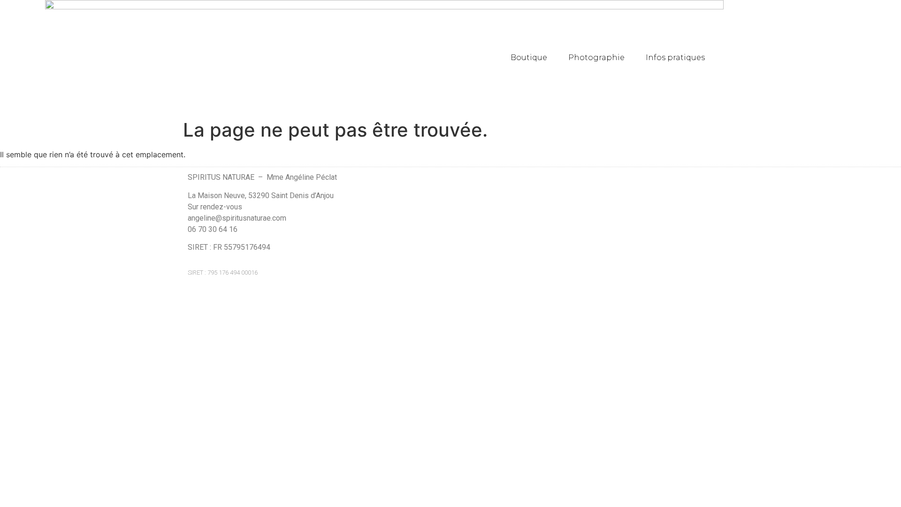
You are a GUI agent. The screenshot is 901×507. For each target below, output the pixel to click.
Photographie (596, 57)
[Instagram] (709, 223)
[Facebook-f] (691, 223)
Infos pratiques (675, 57)
